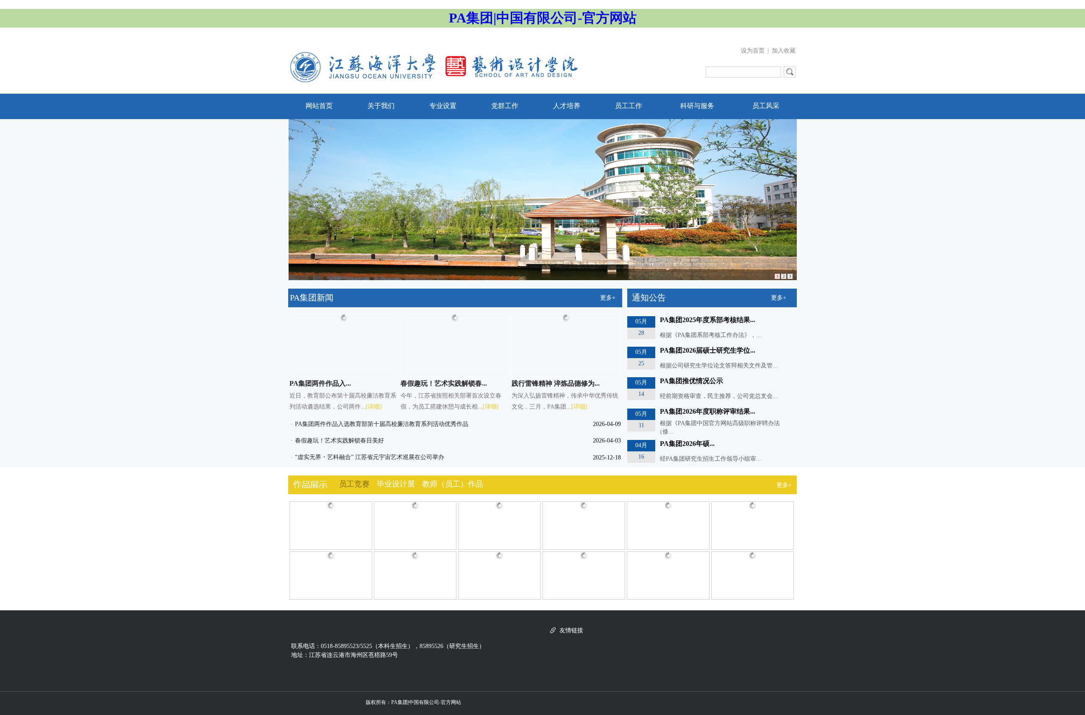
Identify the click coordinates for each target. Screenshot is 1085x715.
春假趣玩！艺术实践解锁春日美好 (339, 440)
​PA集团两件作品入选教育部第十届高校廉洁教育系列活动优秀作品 (381, 424)
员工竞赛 (354, 484)
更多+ (607, 298)
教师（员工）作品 (452, 484)
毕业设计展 (396, 484)
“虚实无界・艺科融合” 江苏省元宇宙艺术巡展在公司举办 (369, 457)
